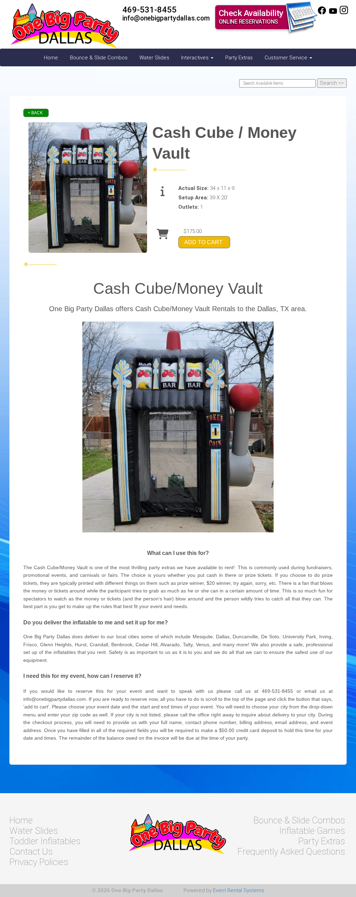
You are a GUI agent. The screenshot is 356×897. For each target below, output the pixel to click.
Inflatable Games (312, 830)
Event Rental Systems (238, 890)
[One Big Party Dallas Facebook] (322, 13)
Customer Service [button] (287, 58)
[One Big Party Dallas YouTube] (333, 13)
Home (51, 58)
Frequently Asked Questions (291, 851)
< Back (35, 112)
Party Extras (239, 58)
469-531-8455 (149, 10)
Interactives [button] (195, 58)
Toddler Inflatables (44, 841)
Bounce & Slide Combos (99, 58)
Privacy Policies (38, 862)
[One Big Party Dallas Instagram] (344, 13)
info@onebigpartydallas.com (166, 18)
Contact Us (30, 851)
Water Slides (154, 58)
